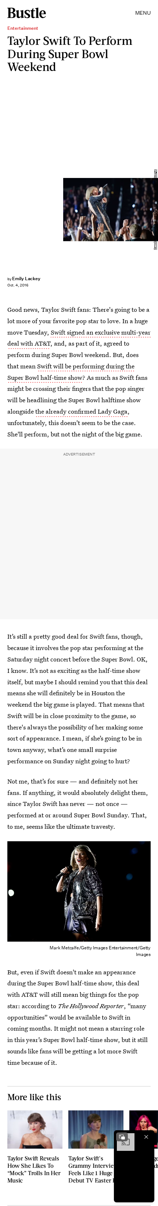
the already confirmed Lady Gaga (81, 411)
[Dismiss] (146, 1136)
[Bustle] (26, 13)
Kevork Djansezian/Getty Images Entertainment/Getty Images (154, 209)
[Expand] (122, 1136)
